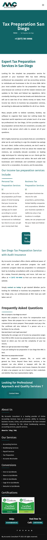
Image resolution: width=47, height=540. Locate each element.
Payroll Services (8, 451)
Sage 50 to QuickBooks (11, 483)
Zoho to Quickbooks (10, 479)
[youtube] (31, 530)
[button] (23, 39)
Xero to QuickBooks (10, 472)
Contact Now (14, 393)
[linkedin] (28, 530)
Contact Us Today (27, 238)
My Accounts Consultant (10, 537)
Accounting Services (10, 444)
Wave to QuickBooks (10, 475)
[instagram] (22, 530)
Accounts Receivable (10, 459)
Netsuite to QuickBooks (11, 486)
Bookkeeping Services (10, 448)
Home (15, 33)
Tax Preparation (8, 455)
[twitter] (25, 530)
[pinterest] (19, 530)
